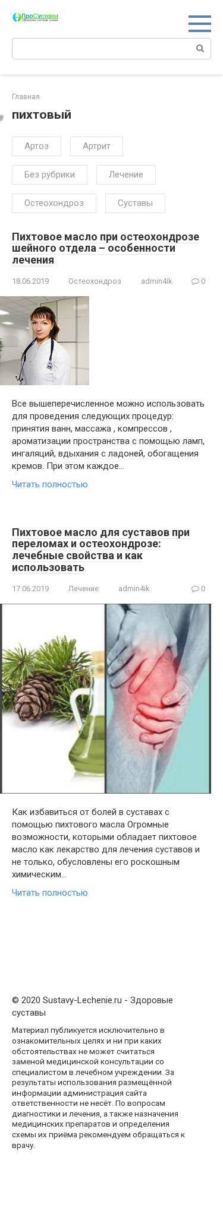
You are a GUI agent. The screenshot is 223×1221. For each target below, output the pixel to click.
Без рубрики (49, 174)
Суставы (135, 203)
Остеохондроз (54, 203)
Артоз (36, 146)
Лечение (126, 174)
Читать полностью (50, 484)
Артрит (97, 146)
